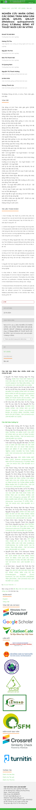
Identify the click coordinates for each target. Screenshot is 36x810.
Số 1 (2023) (21, 8)
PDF (5, 302)
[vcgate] (18, 635)
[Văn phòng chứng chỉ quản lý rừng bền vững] (15, 692)
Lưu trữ (14, 8)
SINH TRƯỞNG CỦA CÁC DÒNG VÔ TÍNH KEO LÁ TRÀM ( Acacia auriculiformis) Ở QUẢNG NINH (20, 526)
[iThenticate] (15, 617)
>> (15, 585)
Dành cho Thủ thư (8, 780)
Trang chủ (6, 8)
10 (12, 585)
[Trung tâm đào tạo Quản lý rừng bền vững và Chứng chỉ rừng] (16, 728)
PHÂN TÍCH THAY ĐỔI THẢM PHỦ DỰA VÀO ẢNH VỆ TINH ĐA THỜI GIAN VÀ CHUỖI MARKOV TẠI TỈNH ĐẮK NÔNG (20, 381)
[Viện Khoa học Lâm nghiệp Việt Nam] (11, 673)
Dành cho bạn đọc (9, 774)
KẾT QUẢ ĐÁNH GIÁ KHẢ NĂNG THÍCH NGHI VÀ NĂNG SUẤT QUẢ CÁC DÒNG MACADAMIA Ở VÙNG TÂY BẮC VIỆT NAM (20, 558)
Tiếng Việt (6, 602)
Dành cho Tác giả (8, 777)
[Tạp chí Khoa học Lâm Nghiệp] (18, 624)
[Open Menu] (2, 2)
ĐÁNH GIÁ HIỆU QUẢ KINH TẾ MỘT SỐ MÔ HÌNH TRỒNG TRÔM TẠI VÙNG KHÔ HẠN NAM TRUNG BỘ (20, 514)
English (5, 599)
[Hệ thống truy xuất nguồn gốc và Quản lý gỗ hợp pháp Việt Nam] (15, 711)
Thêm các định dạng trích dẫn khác (15, 339)
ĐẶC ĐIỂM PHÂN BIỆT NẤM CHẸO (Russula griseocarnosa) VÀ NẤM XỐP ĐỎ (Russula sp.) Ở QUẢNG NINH (20, 459)
